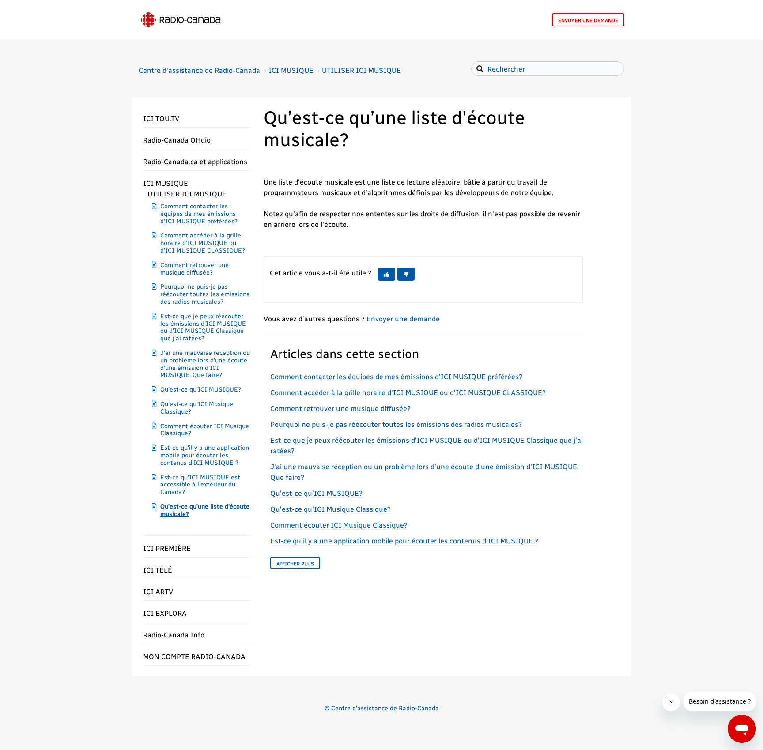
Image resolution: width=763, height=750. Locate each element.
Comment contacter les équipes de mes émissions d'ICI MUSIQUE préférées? (199, 213)
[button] (196, 118)
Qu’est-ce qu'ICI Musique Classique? (196, 407)
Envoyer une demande (588, 20)
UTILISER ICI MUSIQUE (361, 70)
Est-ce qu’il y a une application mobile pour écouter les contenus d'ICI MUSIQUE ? (204, 455)
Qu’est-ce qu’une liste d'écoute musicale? (204, 509)
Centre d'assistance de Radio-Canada (199, 70)
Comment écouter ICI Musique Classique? (204, 429)
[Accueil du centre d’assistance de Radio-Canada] (181, 20)
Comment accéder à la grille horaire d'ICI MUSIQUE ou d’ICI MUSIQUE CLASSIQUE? (202, 242)
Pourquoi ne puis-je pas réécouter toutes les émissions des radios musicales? (204, 294)
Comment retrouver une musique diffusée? (194, 268)
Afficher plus (295, 563)
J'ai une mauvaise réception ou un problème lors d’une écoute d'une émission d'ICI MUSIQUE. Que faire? (205, 363)
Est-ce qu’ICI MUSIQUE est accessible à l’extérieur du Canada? (200, 484)
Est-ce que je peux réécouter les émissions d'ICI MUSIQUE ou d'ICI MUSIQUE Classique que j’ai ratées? (203, 327)
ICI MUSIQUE (291, 70)
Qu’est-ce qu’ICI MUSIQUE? (200, 389)
